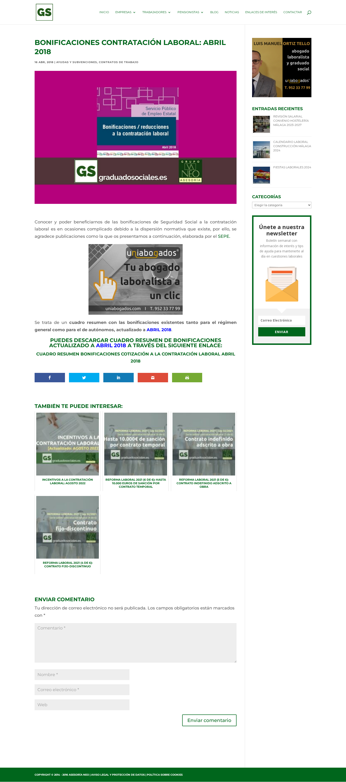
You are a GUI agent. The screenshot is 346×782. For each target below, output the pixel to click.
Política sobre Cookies (165, 774)
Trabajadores (154, 12)
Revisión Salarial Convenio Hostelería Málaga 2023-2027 (291, 121)
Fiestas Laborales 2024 (292, 167)
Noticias (232, 12)
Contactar (292, 12)
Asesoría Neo (79, 774)
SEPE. (224, 236)
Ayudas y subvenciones (76, 62)
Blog (214, 12)
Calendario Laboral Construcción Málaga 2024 (292, 146)
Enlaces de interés (261, 12)
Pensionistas (188, 12)
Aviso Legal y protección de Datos (118, 774)
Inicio (104, 12)
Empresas (123, 12)
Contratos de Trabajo (118, 62)
